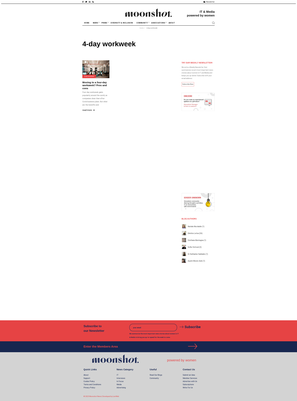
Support (87, 378)
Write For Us (188, 388)
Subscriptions (188, 384)
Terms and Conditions (92, 384)
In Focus (120, 381)
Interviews (121, 378)
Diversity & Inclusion (122, 23)
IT (117, 375)
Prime (104, 23)
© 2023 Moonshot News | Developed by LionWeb (101, 396)
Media (119, 384)
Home (86, 23)
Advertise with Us (190, 381)
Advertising (121, 388)
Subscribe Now (187, 84)
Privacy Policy (89, 388)
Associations (158, 23)
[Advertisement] (198, 152)
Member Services (190, 378)
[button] (99, 22)
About (172, 23)
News (95, 23)
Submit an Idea (189, 375)
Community (142, 23)
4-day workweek (89, 76)
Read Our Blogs (156, 375)
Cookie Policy (89, 381)
